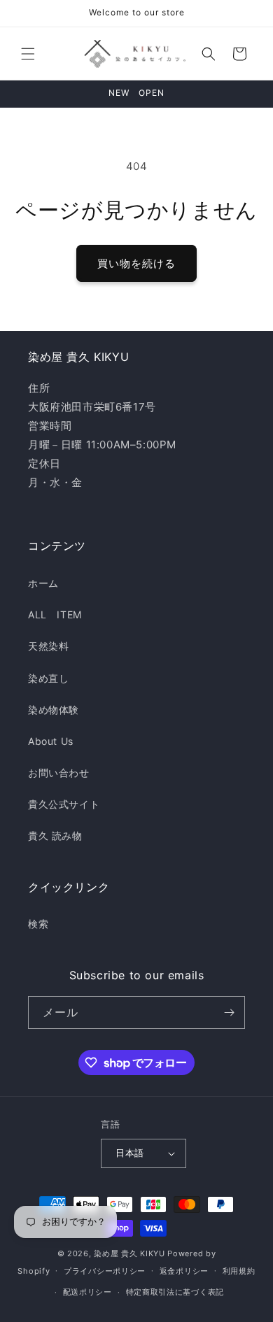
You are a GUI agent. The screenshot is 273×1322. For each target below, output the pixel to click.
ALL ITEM (55, 614)
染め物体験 (53, 710)
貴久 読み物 (55, 835)
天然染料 (48, 646)
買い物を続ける (136, 263)
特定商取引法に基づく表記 (175, 1292)
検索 (38, 924)
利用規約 (239, 1271)
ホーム (43, 583)
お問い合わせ (59, 773)
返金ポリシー (184, 1271)
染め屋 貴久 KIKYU (129, 1253)
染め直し (48, 678)
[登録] (229, 1012)
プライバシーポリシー (105, 1271)
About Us (51, 741)
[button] (28, 53)
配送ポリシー (87, 1292)
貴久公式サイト (63, 804)
